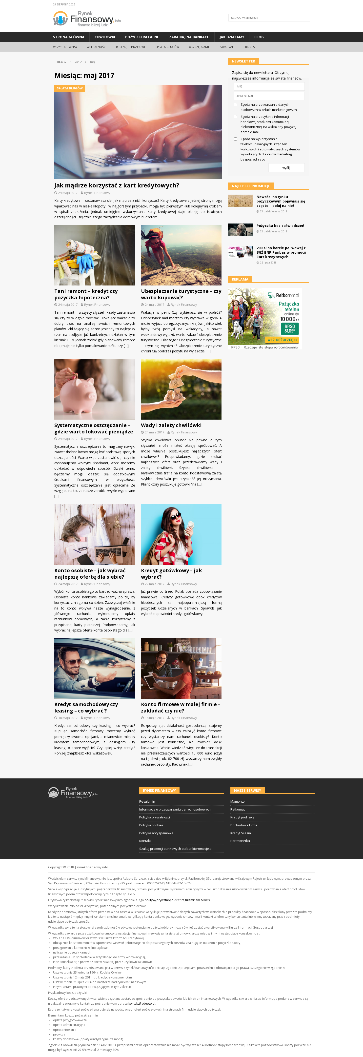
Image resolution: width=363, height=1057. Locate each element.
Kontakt (145, 840)
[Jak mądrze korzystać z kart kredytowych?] (138, 132)
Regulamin (147, 801)
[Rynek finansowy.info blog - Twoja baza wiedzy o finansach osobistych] (87, 29)
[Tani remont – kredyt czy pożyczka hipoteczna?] (94, 255)
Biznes (250, 47)
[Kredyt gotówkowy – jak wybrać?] (181, 534)
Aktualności (96, 47)
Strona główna (68, 37)
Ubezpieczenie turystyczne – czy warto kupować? (181, 294)
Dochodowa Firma (243, 825)
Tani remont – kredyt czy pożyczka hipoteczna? (86, 294)
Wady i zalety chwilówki (171, 425)
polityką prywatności (159, 900)
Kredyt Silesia (240, 833)
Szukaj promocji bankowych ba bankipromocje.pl (175, 848)
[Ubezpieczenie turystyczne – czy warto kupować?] (181, 255)
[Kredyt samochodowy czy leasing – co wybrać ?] (94, 668)
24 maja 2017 (68, 192)
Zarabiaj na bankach (189, 37)
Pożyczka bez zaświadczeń (280, 225)
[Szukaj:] (269, 17)
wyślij (286, 168)
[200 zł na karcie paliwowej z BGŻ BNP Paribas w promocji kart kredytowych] (240, 252)
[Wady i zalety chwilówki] (181, 389)
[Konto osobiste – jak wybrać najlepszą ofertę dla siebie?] (94, 534)
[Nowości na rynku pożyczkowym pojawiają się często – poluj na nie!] (240, 201)
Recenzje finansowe (131, 47)
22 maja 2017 (154, 584)
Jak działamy (232, 37)
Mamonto (237, 801)
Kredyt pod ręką (242, 817)
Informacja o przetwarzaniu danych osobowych (175, 809)
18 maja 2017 (68, 717)
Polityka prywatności (154, 817)
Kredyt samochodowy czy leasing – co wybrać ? (86, 707)
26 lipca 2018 (268, 262)
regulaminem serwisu (196, 900)
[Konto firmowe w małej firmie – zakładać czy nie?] (181, 668)
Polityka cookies (151, 825)
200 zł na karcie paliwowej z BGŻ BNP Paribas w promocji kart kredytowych (281, 252)
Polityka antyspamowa (156, 833)
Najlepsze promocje (251, 185)
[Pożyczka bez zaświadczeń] (240, 230)
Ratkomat (237, 809)
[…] (126, 345)
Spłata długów (167, 47)
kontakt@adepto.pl (141, 1003)
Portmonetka (240, 840)
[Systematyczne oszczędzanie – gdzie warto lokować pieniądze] (94, 389)
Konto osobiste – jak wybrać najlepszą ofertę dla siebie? (89, 573)
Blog (259, 37)
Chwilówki (105, 37)
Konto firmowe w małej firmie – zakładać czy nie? (181, 707)
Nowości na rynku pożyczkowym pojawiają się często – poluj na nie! (281, 201)
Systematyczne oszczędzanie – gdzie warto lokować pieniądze (93, 428)
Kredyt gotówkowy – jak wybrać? (171, 573)
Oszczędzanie (199, 47)
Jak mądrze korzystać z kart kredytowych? (116, 185)
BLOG (61, 62)
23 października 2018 (273, 211)
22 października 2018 (273, 231)
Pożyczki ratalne (142, 37)
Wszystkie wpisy (65, 47)
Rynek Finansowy (97, 192)
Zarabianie (227, 47)
